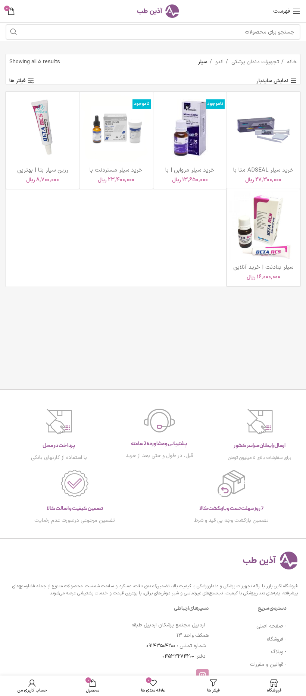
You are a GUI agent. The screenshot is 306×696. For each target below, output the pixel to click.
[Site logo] (153, 11)
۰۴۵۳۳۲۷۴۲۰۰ (178, 656)
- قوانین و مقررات (268, 664)
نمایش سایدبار (272, 81)
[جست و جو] (13, 32)
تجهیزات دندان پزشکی (254, 62)
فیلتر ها (17, 81)
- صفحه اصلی (271, 626)
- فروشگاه (277, 639)
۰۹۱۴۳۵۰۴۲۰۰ (160, 646)
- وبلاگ (279, 652)
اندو (219, 62)
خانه (291, 62)
